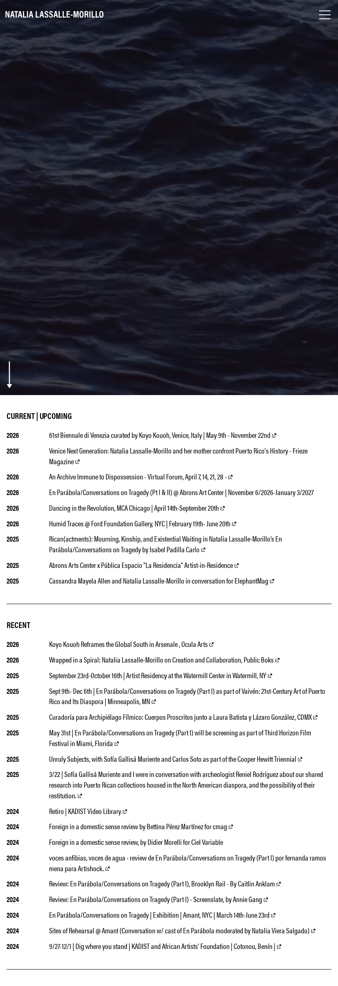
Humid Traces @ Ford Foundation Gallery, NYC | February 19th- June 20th (140, 523)
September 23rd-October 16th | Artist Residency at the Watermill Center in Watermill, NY (158, 675)
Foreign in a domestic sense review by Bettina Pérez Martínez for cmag (138, 826)
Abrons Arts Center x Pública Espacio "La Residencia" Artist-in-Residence (141, 565)
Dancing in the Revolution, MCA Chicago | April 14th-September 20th (134, 507)
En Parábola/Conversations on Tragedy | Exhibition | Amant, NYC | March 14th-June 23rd (159, 914)
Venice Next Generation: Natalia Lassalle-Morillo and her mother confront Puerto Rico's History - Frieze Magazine (178, 455)
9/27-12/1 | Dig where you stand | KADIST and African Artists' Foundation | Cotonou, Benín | (163, 946)
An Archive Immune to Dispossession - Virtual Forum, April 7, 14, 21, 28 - (138, 476)
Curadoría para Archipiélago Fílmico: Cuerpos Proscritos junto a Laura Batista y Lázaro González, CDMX (181, 717)
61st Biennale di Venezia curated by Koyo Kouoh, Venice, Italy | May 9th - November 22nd (160, 435)
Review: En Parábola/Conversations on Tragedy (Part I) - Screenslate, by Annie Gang (155, 899)
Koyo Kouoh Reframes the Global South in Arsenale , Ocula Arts (128, 644)
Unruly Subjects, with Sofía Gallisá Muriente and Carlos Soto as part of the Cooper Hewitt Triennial (173, 758)
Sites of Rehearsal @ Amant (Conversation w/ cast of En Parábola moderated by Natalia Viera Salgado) (180, 930)
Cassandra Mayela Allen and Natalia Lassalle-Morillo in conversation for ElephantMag (158, 580)
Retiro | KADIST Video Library (85, 811)
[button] (325, 15)
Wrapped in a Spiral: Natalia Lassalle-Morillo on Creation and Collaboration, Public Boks (161, 659)
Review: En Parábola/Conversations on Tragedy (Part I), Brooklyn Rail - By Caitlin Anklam (162, 883)
